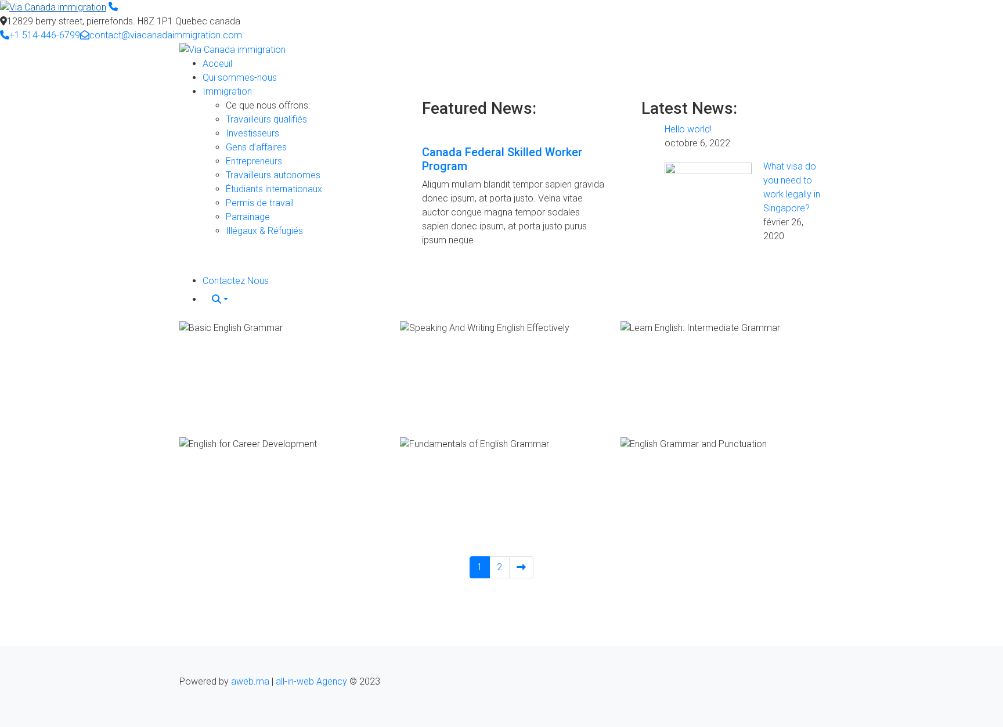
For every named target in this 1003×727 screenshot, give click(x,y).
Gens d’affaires (256, 147)
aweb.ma (250, 681)
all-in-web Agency (311, 681)
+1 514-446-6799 (44, 35)
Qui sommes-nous (240, 77)
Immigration (227, 91)
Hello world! (688, 129)
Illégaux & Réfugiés (264, 230)
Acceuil (217, 63)
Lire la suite (205, 413)
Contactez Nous (236, 280)
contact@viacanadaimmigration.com (165, 35)
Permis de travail (260, 202)
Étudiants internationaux (274, 189)
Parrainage (248, 216)
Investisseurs (252, 133)
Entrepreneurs (254, 161)
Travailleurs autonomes (273, 175)
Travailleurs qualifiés (266, 119)
